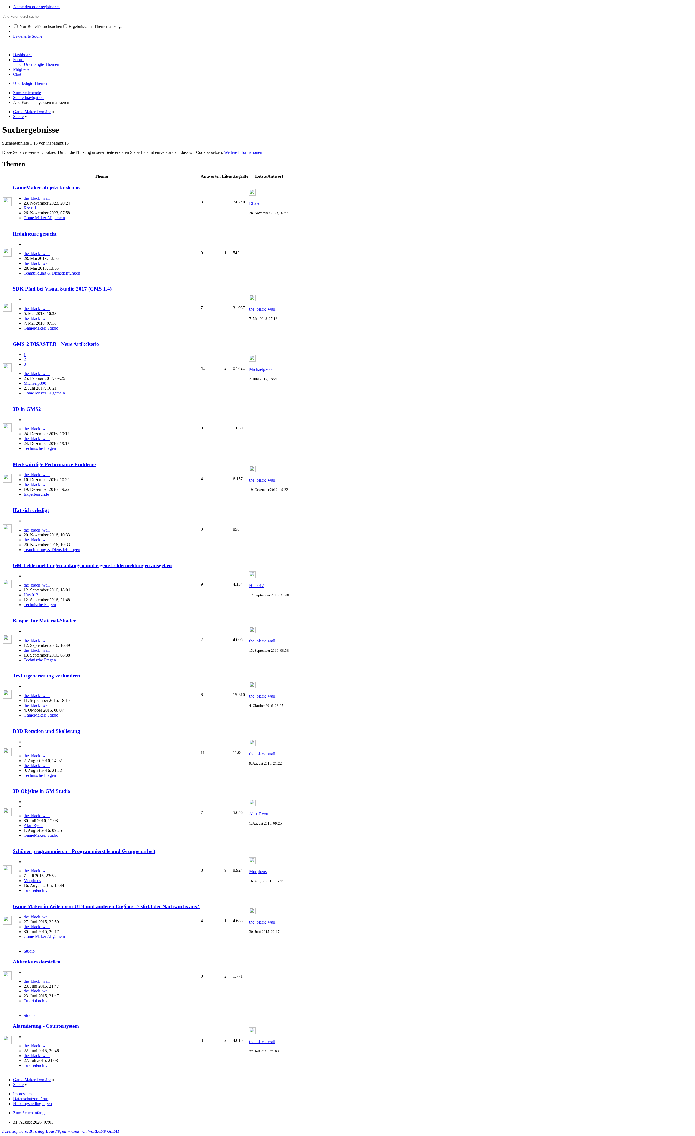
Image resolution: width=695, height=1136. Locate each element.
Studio (29, 951)
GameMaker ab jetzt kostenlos (46, 187)
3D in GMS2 (27, 409)
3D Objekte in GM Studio (41, 791)
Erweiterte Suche (27, 36)
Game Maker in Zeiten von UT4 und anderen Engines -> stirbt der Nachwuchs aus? (106, 906)
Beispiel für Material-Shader (44, 620)
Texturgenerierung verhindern (46, 676)
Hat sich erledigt (31, 510)
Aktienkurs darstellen (37, 962)
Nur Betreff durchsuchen (40, 26)
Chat (17, 74)
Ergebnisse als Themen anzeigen (96, 26)
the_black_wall (37, 198)
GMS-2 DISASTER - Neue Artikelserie (56, 344)
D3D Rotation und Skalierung (46, 731)
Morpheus (32, 880)
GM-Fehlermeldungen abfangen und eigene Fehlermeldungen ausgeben (92, 565)
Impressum (22, 1094)
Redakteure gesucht (34, 234)
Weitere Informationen (243, 152)
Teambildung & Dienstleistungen (52, 273)
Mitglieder (22, 69)
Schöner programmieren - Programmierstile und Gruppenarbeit (84, 851)
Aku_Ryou (33, 825)
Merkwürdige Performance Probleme (54, 464)
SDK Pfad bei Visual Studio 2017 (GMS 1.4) (62, 289)
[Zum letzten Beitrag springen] (252, 194)
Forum (18, 59)
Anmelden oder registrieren (36, 6)
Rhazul (30, 208)
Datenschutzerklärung (31, 1098)
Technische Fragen (40, 448)
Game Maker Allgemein (44, 217)
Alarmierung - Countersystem (46, 1026)
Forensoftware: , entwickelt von (60, 1131)
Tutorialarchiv (36, 890)
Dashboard (22, 54)
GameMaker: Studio (41, 328)
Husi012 (31, 595)
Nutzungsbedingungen (32, 1103)
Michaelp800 (35, 383)
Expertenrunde (36, 494)
